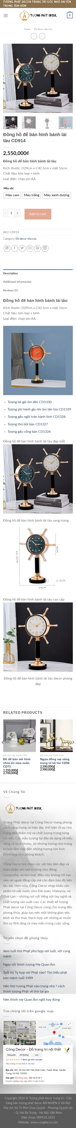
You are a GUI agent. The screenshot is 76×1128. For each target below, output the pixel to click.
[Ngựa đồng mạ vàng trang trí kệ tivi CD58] (56, 735)
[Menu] (5, 15)
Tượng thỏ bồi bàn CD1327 (28, 424)
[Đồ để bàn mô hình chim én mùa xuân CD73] (19, 735)
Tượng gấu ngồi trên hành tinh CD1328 (36, 416)
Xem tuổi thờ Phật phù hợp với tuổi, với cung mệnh (36, 953)
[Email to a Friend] (29, 248)
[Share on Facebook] (14, 248)
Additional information (17, 282)
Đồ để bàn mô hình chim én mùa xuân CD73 (17, 763)
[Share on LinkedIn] (45, 248)
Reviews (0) (10, 290)
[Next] (66, 78)
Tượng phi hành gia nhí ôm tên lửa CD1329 (39, 409)
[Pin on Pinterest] (37, 248)
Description (10, 273)
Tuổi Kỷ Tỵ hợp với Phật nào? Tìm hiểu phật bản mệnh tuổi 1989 (35, 975)
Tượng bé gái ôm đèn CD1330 (30, 402)
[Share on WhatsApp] (7, 248)
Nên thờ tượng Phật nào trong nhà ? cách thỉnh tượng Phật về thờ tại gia (34, 989)
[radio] (12, 195)
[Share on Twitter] (22, 248)
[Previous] (10, 78)
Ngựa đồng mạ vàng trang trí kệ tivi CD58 (54, 761)
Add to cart (37, 214)
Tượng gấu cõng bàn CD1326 (29, 431)
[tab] (38, 273)
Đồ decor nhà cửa (43, 29)
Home (27, 29)
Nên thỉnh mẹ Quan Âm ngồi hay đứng (31, 999)
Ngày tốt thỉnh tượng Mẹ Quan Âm (29, 964)
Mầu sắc (9, 188)
